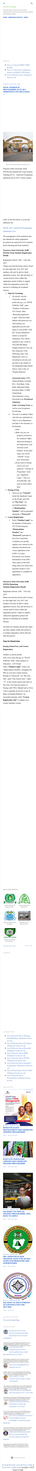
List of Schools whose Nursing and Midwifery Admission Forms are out (19, 1038)
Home (5, 17)
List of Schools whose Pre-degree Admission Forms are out (19, 1044)
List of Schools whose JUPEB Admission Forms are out (18, 1059)
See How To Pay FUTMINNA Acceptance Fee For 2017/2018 (16, 1304)
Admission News (7, 946)
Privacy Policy (27, 1465)
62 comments (11, 1266)
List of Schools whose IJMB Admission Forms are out (17, 1054)
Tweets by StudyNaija (11, 1320)
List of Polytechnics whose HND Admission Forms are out (19, 1071)
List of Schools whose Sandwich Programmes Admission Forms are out (20, 1065)
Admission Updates (15, 17)
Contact (18, 1465)
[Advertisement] (18, 36)
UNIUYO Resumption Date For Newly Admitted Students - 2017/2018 (19, 1404)
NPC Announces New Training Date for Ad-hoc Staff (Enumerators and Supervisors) (17, 1259)
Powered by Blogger (19, 1457)
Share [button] (18, 84)
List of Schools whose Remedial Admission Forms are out (19, 1049)
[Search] (32, 3)
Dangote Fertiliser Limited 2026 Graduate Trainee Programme (15, 1161)
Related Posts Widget (28, 945)
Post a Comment (12, 1135)
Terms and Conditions (10, 1467)
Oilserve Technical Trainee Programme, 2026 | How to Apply (17, 1213)
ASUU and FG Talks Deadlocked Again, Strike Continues (19, 1378)
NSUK (14, 946)
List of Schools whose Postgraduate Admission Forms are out (19, 1078)
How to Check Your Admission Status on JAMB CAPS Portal (19, 71)
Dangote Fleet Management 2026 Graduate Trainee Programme (18, 1130)
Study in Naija (9, 7)
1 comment (11, 1310)
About (10, 1465)
